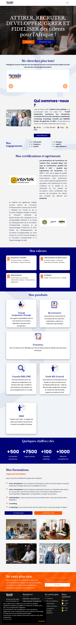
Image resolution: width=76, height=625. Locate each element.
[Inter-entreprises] (54, 529)
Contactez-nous (45, 42)
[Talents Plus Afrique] (9, 3)
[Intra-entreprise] (21, 529)
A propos (50, 598)
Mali (66, 610)
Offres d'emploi (52, 606)
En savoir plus (7, 619)
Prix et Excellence (52, 601)
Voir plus (28, 42)
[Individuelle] (21, 553)
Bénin (39, 127)
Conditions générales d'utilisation (49, 611)
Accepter (41, 621)
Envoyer (57, 585)
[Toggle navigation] (67, 3)
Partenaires (50, 603)
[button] (11, 86)
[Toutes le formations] (54, 553)
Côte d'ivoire (50, 127)
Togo (62, 127)
